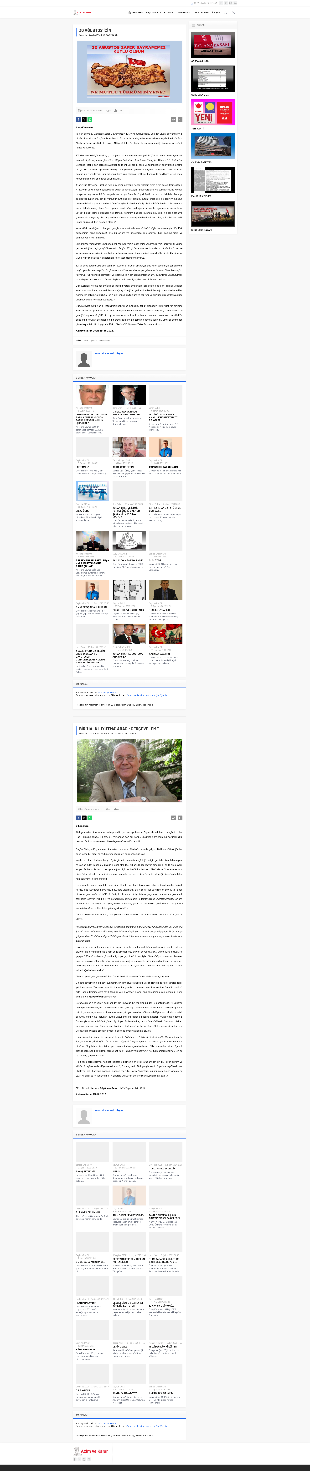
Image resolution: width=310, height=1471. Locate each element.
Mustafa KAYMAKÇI (84, 408)
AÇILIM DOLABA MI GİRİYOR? (128, 560)
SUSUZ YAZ (155, 560)
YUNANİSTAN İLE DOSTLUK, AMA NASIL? (128, 655)
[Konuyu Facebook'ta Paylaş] (78, 119)
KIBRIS (116, 1171)
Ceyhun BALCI (82, 460)
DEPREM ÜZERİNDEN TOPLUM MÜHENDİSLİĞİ (129, 1260)
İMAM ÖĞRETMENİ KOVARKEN (128, 1215)
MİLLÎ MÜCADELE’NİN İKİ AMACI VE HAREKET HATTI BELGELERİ (163, 417)
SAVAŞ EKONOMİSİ (86, 1171)
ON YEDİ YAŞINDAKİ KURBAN (91, 607)
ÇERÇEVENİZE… (200, 94)
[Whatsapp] (235, 3)
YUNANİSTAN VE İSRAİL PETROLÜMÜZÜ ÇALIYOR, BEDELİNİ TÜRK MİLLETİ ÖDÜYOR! (126, 512)
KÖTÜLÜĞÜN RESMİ (123, 466)
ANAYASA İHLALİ (200, 60)
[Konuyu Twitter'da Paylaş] (84, 119)
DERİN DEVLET (121, 1346)
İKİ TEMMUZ (82, 466)
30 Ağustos (92, 340)
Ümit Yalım (117, 504)
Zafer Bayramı (104, 340)
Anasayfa (83, 35)
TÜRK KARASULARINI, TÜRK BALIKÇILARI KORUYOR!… (164, 1260)
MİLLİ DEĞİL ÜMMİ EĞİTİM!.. (163, 1346)
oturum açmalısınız (107, 692)
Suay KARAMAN (95, 35)
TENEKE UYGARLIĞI (159, 609)
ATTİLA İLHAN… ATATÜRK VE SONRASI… (165, 509)
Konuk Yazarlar (156, 1343)
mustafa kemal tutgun (109, 353)
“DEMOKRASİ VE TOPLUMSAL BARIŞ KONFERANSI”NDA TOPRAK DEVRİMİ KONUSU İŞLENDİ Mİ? (92, 419)
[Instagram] (230, 3)
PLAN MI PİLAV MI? (86, 1302)
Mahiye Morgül (155, 1208)
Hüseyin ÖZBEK (120, 1255)
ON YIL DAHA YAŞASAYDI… (90, 1261)
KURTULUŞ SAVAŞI (201, 229)
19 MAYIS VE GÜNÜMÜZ (161, 1305)
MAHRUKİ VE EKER (201, 196)
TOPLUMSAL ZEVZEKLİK (162, 1168)
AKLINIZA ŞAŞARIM (159, 653)
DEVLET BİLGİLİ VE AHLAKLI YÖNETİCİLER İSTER (128, 1304)
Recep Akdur (118, 1343)
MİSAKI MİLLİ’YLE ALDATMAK (128, 609)
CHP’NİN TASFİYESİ (201, 162)
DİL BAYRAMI (83, 1390)
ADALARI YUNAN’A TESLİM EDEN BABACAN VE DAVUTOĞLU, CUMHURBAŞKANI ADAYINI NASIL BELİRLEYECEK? (90, 656)
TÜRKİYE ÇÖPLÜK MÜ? (88, 1212)
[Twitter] (226, 3)
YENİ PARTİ (197, 128)
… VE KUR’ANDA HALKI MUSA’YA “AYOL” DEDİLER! (126, 413)
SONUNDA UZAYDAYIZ (125, 1393)
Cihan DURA (154, 408)
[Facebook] (221, 3)
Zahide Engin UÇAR (121, 460)
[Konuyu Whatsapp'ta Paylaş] (90, 119)
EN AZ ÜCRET (83, 510)
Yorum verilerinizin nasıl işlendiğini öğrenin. (147, 695)
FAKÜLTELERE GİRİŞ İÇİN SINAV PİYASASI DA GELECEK (165, 1217)
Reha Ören (117, 408)
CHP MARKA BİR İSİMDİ (161, 1393)
